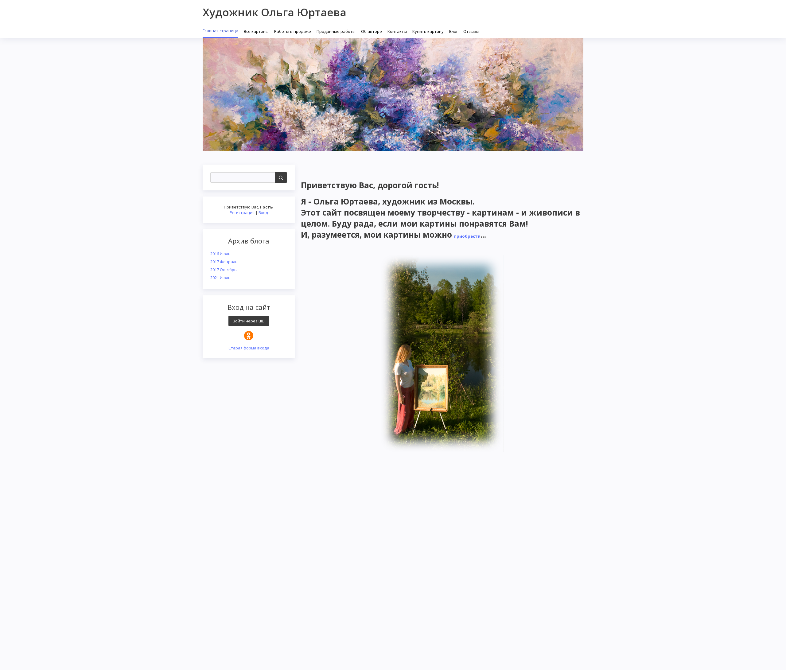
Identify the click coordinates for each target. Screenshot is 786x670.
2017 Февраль (224, 261)
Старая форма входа (248, 348)
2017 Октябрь (223, 269)
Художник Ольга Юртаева (274, 12)
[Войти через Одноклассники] (248, 335)
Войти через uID (249, 321)
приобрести (467, 236)
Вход (263, 212)
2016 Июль (220, 253)
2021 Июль (220, 277)
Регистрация (242, 212)
